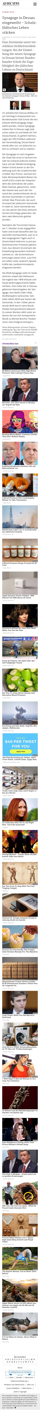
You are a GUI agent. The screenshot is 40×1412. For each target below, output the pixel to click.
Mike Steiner (27, 1388)
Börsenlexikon (20, 1357)
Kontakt (19, 1377)
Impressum (29, 1377)
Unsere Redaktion (13, 1388)
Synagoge (5, 12)
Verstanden (10, 1408)
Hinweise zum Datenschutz (14, 1385)
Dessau (12, 12)
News (11, 1377)
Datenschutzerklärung (19, 1381)
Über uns (30, 1385)
